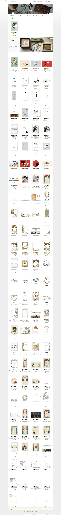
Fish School (46, 153)
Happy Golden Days (47, 504)
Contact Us (38, 1)
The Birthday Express (25, 69)
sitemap (36, 511)
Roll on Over (36, 69)
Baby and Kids (36, 15)
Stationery (19, 15)
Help (35, 1)
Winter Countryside (25, 186)
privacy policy (32, 511)
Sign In (52, 1)
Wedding (29, 15)
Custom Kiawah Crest (36, 286)
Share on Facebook (12, 13)
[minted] (12, 1)
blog (34, 1)
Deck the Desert (46, 320)
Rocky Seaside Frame (47, 387)
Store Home (12, 15)
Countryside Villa (24, 86)
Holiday (42, 15)
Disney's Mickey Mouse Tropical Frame (36, 203)
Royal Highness (14, 86)
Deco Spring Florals (47, 186)
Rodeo (14, 69)
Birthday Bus (47, 169)
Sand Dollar (14, 286)
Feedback (41, 1)
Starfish (25, 286)
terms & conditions (26, 511)
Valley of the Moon (46, 203)
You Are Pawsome (25, 504)
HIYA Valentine (46, 69)
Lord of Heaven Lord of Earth (14, 337)
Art (24, 15)
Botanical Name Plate (14, 33)
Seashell (14, 203)
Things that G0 (14, 186)
